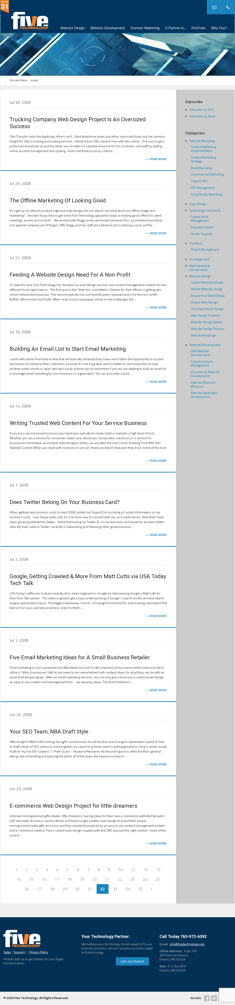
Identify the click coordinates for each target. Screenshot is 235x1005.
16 (44, 879)
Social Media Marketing (206, 194)
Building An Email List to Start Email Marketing (68, 349)
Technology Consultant (204, 210)
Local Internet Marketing (207, 174)
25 (157, 879)
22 (120, 879)
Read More (158, 159)
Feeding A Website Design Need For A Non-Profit (70, 275)
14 (19, 879)
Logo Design (197, 203)
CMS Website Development (200, 352)
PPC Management (203, 187)
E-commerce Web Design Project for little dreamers (73, 806)
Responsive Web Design (208, 295)
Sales (7, 952)
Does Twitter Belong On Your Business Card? (65, 502)
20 (94, 879)
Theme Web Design (204, 302)
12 (145, 869)
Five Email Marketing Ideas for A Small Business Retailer (80, 657)
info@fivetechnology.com (187, 944)
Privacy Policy (39, 952)
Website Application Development (204, 394)
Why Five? (219, 28)
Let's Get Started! (132, 961)
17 (56, 879)
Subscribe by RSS (201, 109)
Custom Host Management (200, 218)
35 (140, 889)
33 (115, 889)
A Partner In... (175, 28)
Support (19, 952)
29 (64, 889)
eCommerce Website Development (205, 373)
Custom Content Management (201, 363)
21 (107, 879)
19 (82, 879)
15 (31, 879)
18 (69, 879)
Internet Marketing (145, 28)
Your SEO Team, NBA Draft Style (49, 731)
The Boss (195, 243)
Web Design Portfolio (205, 315)
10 (120, 869)
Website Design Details (207, 322)
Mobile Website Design (207, 288)
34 (128, 889)
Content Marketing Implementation (203, 148)
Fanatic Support (201, 233)
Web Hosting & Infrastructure (199, 267)
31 (90, 889)
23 (132, 879)
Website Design (72, 28)
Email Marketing (201, 167)
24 (145, 879)
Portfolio (198, 28)
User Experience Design (207, 308)
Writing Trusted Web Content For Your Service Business (78, 423)
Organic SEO (199, 180)
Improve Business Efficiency (203, 384)
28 (52, 889)
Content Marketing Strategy (203, 159)
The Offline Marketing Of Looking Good (58, 200)
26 (27, 889)
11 (133, 869)
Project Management (205, 249)
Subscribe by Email (202, 116)
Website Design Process (207, 328)
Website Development (107, 28)
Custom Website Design (207, 282)
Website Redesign (203, 335)
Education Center (202, 227)
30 (77, 889)
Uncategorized (199, 259)
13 (158, 869)
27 (39, 889)
